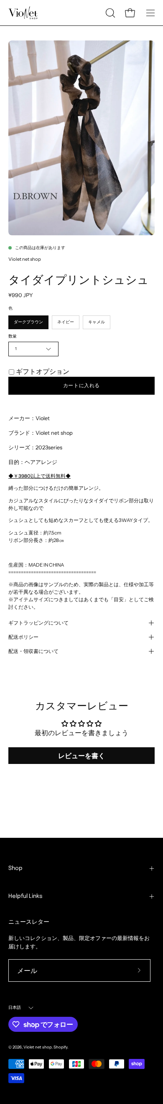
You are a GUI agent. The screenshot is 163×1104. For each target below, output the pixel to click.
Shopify (60, 1047)
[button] (109, 13)
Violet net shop (24, 259)
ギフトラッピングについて (38, 623)
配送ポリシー (23, 637)
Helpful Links (25, 896)
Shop (15, 868)
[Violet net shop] (23, 12)
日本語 (14, 1007)
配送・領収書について (33, 651)
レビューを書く (81, 755)
